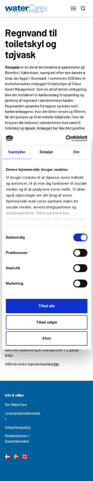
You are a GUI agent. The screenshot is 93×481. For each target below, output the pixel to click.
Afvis (46, 338)
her (56, 364)
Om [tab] (76, 152)
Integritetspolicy (18, 427)
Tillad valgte (46, 322)
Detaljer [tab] (46, 152)
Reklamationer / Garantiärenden (17, 438)
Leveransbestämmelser (22, 416)
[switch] (80, 253)
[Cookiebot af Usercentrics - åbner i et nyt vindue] (66, 138)
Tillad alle (46, 306)
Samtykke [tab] (16, 152)
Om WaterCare (16, 405)
